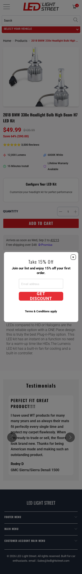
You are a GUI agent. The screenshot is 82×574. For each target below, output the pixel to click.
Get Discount (41, 296)
